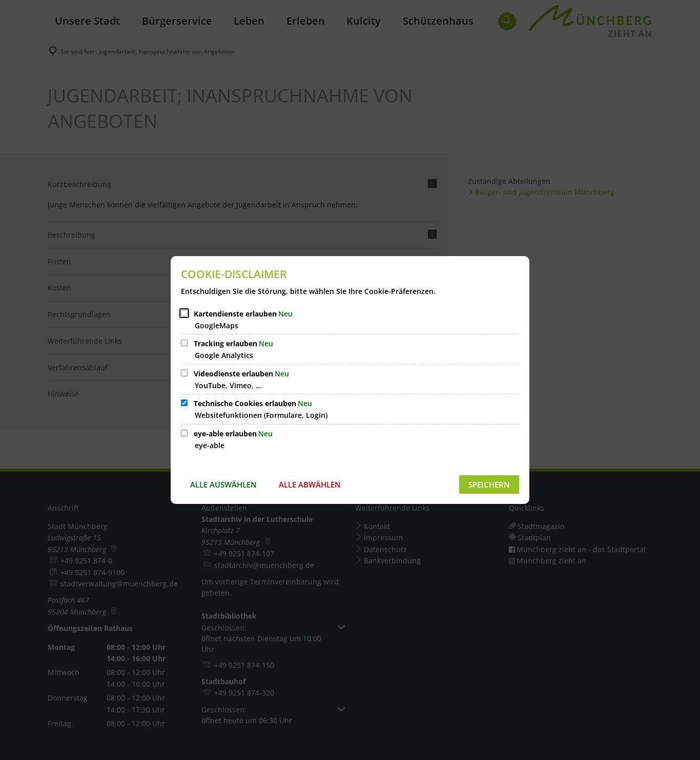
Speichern (489, 484)
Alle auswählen (223, 484)
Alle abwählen (310, 484)
